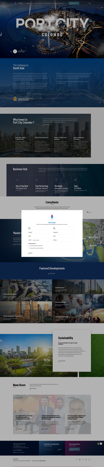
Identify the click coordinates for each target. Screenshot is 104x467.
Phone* (29, 236)
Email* (54, 236)
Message (55, 239)
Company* (30, 232)
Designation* (55, 232)
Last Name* (54, 228)
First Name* (29, 228)
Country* (30, 239)
